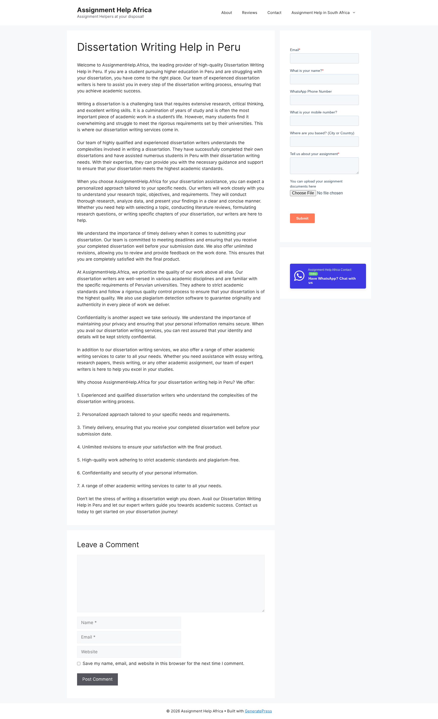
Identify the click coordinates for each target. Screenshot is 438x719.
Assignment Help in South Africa (320, 12)
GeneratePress (258, 711)
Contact (274, 12)
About (226, 12)
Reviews (249, 12)
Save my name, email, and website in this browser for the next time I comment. (163, 663)
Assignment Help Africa (114, 10)
